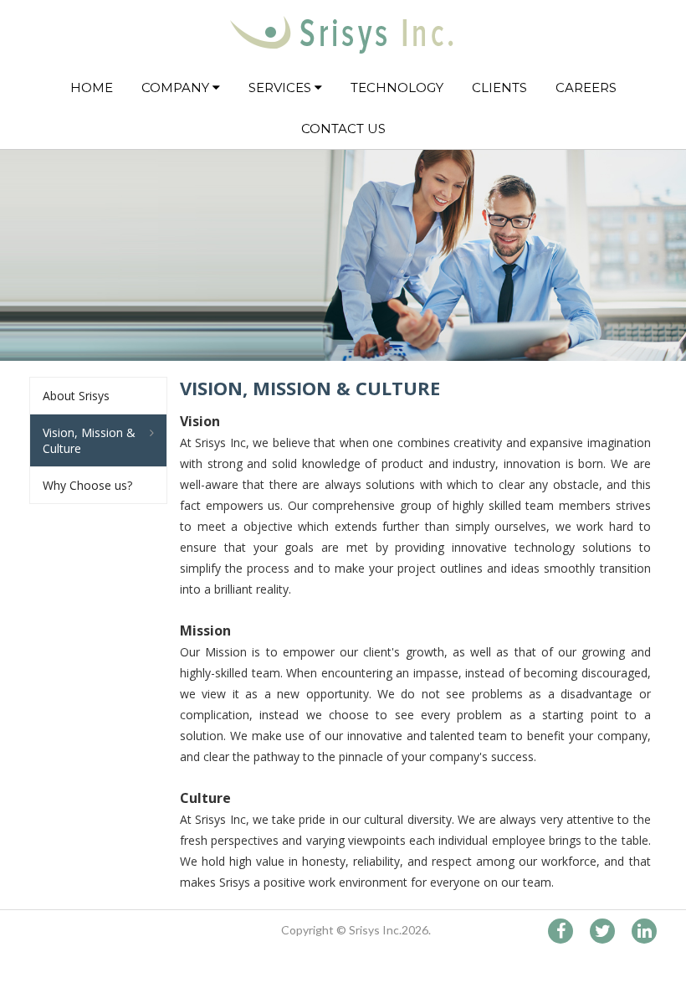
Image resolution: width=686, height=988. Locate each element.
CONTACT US (343, 128)
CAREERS (586, 87)
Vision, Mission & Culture (89, 440)
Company (176, 87)
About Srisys (76, 396)
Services (281, 87)
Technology (397, 87)
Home (91, 87)
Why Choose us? (87, 485)
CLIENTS (499, 87)
